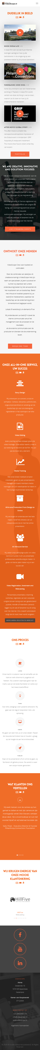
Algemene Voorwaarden (20, 1025)
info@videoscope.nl (20, 1017)
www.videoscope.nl (20, 1020)
